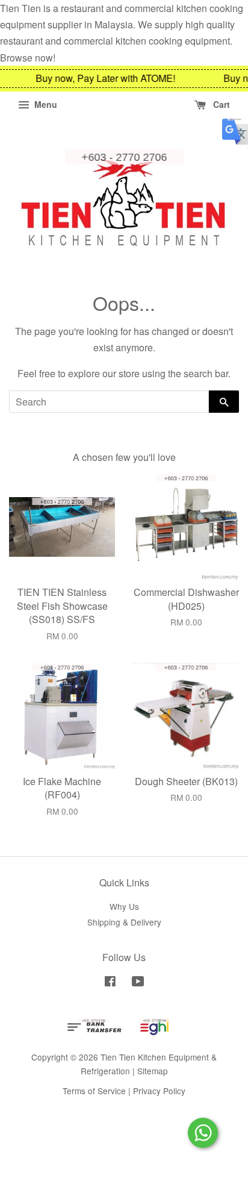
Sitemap (152, 1071)
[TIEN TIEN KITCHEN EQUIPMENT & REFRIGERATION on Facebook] (110, 983)
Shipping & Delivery (124, 922)
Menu (44, 104)
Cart (220, 104)
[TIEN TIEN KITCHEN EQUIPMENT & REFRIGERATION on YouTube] (138, 983)
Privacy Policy (159, 1091)
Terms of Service (94, 1091)
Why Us (124, 906)
